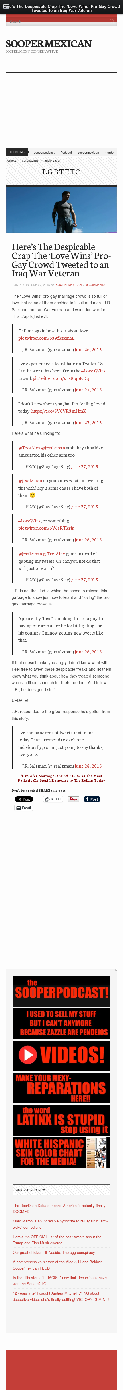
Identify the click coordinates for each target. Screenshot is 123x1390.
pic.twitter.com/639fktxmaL (46, 337)
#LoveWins (29, 520)
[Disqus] (61, 895)
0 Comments (95, 285)
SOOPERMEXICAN (48, 42)
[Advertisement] (61, 111)
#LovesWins (93, 370)
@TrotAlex (29, 447)
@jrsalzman (53, 447)
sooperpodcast (44, 152)
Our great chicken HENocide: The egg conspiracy (54, 1252)
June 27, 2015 (88, 389)
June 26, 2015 (88, 349)
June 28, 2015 (88, 765)
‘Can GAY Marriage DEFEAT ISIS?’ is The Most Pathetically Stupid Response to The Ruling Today (61, 778)
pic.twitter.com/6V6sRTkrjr (46, 527)
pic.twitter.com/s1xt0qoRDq (61, 377)
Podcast (66, 152)
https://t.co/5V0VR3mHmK (58, 410)
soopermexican (88, 152)
